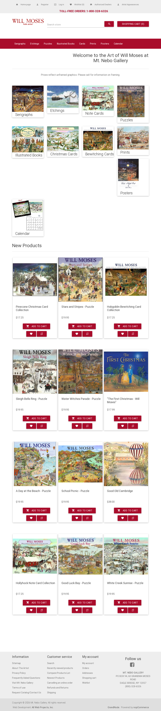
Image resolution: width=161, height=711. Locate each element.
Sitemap (16, 663)
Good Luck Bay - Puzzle (76, 583)
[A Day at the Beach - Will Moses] (35, 464)
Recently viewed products (60, 668)
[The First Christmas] (126, 372)
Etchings (34, 43)
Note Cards (94, 113)
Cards (82, 43)
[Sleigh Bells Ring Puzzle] (35, 372)
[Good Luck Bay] (80, 556)
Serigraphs (19, 43)
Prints (93, 43)
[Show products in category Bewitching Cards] (98, 138)
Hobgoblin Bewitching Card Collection (124, 308)
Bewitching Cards (99, 154)
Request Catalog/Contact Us (26, 692)
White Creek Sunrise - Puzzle (125, 583)
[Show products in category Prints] (133, 138)
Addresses (87, 673)
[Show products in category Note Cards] (98, 98)
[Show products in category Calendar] (27, 215)
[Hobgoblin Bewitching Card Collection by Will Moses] (126, 279)
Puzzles (48, 43)
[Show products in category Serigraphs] (28, 99)
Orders (85, 668)
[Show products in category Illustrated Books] (28, 139)
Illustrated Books (66, 43)
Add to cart (36, 326)
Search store (54, 24)
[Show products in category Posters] (128, 174)
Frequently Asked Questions (26, 677)
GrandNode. (114, 707)
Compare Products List (58, 673)
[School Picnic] (80, 464)
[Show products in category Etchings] (63, 97)
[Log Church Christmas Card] (35, 279)
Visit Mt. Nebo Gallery (22, 682)
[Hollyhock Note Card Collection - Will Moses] (35, 556)
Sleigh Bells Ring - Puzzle (31, 399)
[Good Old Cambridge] (126, 464)
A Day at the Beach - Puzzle (33, 491)
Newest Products (55, 677)
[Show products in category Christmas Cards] (63, 138)
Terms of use (18, 687)
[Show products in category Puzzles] (130, 101)
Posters (105, 43)
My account (88, 663)
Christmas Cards (63, 154)
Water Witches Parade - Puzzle (81, 399)
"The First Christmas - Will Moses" (123, 400)
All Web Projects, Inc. (42, 707)
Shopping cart (89, 677)
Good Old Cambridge (120, 491)
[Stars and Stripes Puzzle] (80, 279)
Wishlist (86, 682)
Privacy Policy (19, 673)
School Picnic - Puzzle (75, 491)
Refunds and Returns (57, 687)
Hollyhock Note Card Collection (35, 583)
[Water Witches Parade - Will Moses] (80, 372)
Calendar (118, 43)
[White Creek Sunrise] (126, 556)
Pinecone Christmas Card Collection (32, 308)
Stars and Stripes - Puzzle (77, 306)
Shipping (51, 692)
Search (50, 663)
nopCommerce (141, 707)
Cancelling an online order (60, 682)
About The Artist (20, 668)
